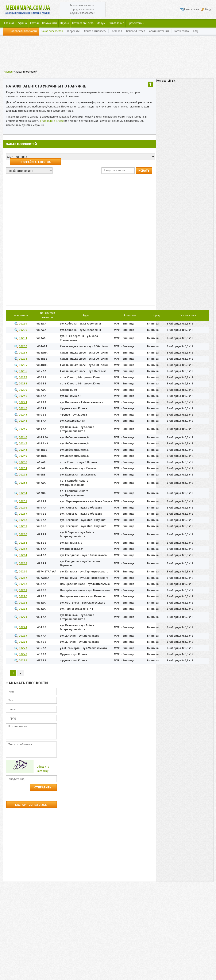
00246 (23, 437)
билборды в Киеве (52, 121)
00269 (23, 590)
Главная (8, 71)
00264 (23, 555)
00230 (23, 330)
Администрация (159, 31)
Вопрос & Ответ (135, 31)
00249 (23, 456)
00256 (23, 507)
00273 (23, 617)
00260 (23, 534)
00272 (23, 609)
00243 (23, 414)
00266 (23, 571)
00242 (23, 408)
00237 (23, 377)
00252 (23, 474)
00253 (23, 483)
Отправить (42, 787)
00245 (23, 429)
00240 (23, 396)
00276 (23, 642)
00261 (23, 543)
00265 (23, 563)
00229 (23, 323)
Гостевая (116, 31)
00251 (23, 468)
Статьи (34, 23)
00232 (23, 346)
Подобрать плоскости (23, 31)
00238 (23, 383)
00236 (23, 371)
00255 (23, 501)
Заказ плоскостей (52, 31)
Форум (101, 23)
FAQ (195, 31)
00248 (23, 450)
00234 (23, 359)
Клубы (64, 23)
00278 (23, 654)
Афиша (22, 23)
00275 (23, 635)
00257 (23, 514)
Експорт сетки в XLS (31, 805)
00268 (23, 584)
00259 (23, 526)
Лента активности (95, 31)
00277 (23, 648)
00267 (23, 578)
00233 (23, 352)
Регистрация (191, 9)
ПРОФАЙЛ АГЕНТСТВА (35, 162)
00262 (23, 549)
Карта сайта (181, 31)
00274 (23, 627)
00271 (23, 602)
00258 (23, 520)
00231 (23, 338)
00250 (23, 462)
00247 (23, 443)
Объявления (116, 23)
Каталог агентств (82, 23)
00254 (23, 493)
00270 (23, 596)
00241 (23, 402)
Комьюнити (49, 23)
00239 (23, 390)
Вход (208, 9)
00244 (23, 421)
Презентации (135, 23)
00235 (23, 365)
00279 (23, 660)
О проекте (73, 31)
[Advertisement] (108, 53)
